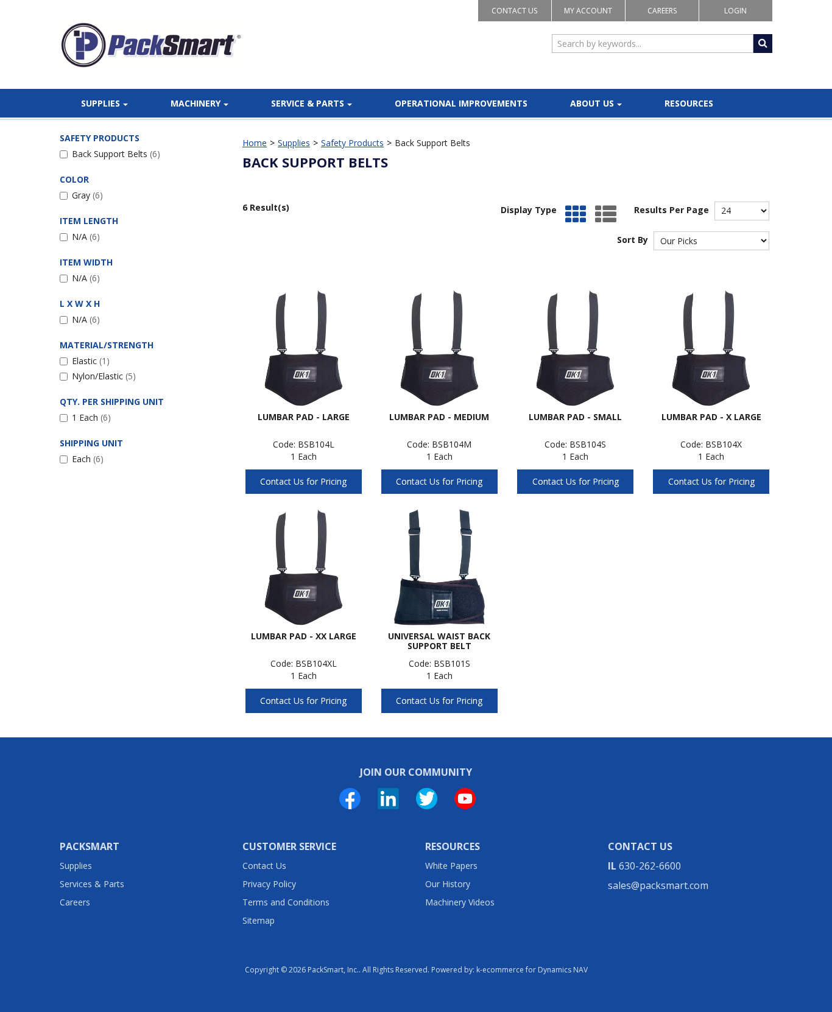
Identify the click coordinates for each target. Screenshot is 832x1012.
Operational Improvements (461, 103)
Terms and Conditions (286, 902)
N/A (86, 236)
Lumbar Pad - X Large (711, 417)
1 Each (91, 417)
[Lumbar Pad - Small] (575, 348)
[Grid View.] (573, 214)
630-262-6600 (650, 866)
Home (254, 143)
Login (735, 10)
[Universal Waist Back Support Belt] (439, 567)
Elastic (91, 361)
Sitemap (258, 920)
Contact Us (514, 10)
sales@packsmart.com (658, 885)
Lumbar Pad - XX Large (303, 636)
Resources (689, 103)
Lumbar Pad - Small (575, 417)
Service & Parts (307, 103)
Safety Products (352, 143)
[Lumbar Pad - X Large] (711, 348)
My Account (588, 10)
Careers (662, 10)
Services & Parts (92, 884)
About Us (592, 103)
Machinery (195, 103)
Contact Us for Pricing (303, 481)
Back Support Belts (116, 154)
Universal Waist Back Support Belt (439, 641)
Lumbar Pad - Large (304, 417)
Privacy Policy (269, 884)
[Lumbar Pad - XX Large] (303, 567)
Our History (447, 884)
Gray (87, 195)
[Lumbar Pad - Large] (303, 348)
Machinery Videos (460, 902)
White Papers (451, 865)
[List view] (602, 214)
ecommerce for (535, 970)
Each (88, 459)
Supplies (100, 103)
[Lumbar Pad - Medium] (439, 348)
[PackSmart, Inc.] (151, 45)
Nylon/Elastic (104, 376)
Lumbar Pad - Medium (439, 417)
